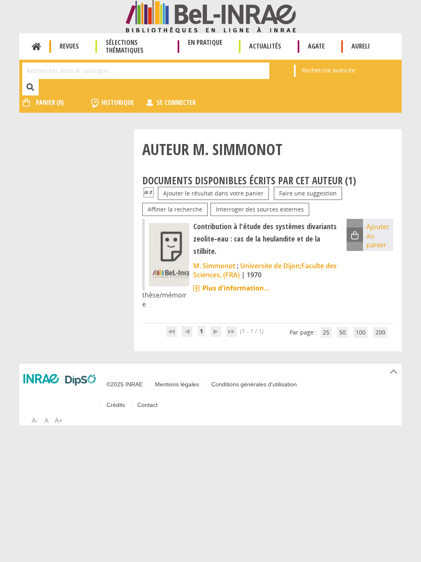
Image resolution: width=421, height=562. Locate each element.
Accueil (36, 46)
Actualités (265, 46)
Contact (147, 405)
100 (360, 332)
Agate (316, 46)
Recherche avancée (328, 70)
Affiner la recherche (175, 209)
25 (326, 332)
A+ (58, 420)
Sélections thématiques (124, 46)
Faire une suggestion (308, 193)
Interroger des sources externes (260, 209)
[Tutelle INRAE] (41, 378)
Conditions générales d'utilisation (254, 384)
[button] (355, 235)
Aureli (361, 46)
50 (342, 332)
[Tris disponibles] (148, 193)
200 (380, 332)
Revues (69, 46)
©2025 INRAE (124, 384)
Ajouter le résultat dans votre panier (213, 193)
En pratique (205, 42)
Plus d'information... (236, 288)
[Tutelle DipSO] (80, 380)
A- (35, 420)
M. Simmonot (214, 265)
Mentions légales (177, 384)
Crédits (115, 405)
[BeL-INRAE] (210, 16)
